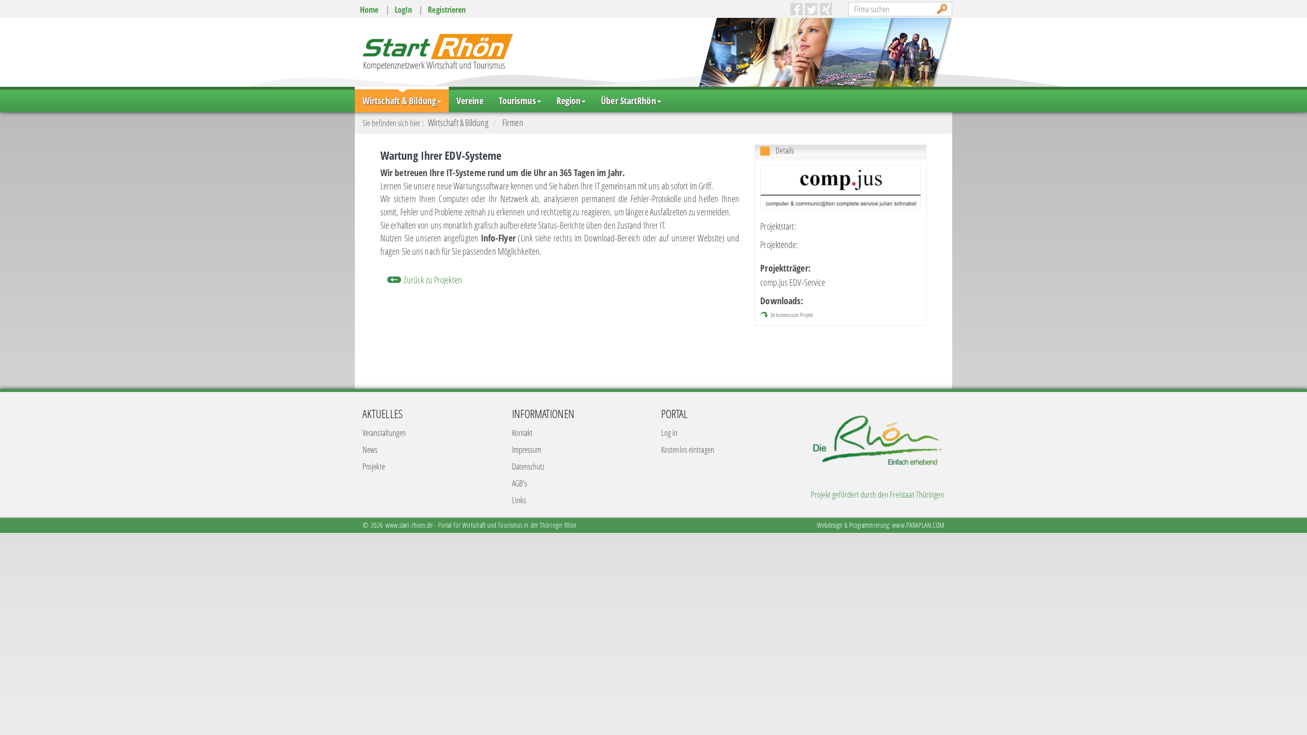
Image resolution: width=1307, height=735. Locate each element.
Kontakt (522, 432)
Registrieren (447, 9)
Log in (669, 432)
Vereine (469, 100)
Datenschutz (528, 466)
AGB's (519, 483)
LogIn (404, 9)
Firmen (512, 122)
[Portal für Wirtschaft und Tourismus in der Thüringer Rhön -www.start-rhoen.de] (436, 51)
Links (519, 500)
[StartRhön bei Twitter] (811, 9)
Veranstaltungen (384, 432)
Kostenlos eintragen (687, 449)
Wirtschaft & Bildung (399, 100)
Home (369, 9)
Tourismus (517, 100)
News (369, 449)
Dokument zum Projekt (791, 314)
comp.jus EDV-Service (792, 282)
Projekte (373, 466)
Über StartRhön (628, 100)
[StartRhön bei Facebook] (796, 9)
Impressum (527, 449)
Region (568, 100)
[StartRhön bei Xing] (826, 9)
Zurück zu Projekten (433, 280)
